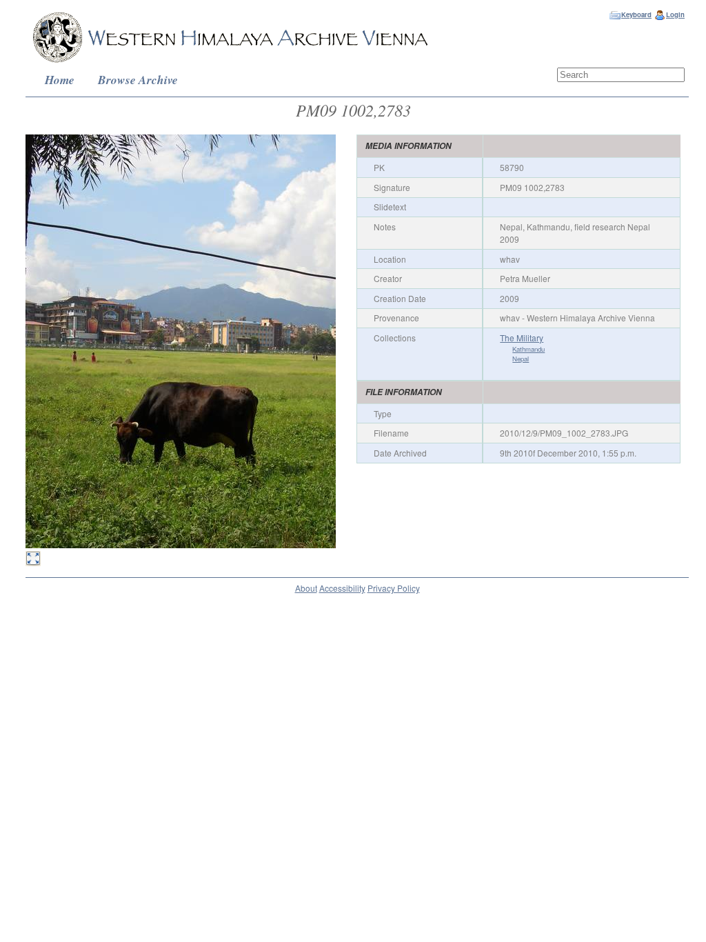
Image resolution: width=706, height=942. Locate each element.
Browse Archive (138, 79)
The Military (521, 337)
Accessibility (342, 588)
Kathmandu (528, 349)
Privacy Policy (393, 588)
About (306, 588)
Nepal (520, 358)
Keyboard (636, 14)
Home (59, 79)
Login (675, 14)
